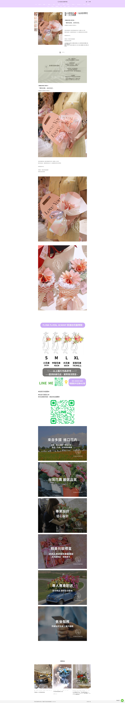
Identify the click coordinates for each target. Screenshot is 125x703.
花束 (87, 43)
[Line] (122, 700)
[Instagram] (88, 701)
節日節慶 (84, 43)
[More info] (90, 1)
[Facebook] (87, 701)
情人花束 (78, 45)
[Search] (88, 1)
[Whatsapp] (90, 701)
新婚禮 (73, 43)
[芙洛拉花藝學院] (62, 1)
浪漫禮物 (81, 45)
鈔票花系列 (68, 44)
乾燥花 (67, 43)
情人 (76, 45)
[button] (61, 14)
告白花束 (71, 45)
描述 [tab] (60, 52)
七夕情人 (67, 45)
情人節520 (70, 43)
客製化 (74, 45)
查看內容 (43, 675)
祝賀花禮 (81, 43)
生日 (79, 43)
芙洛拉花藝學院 (36, 701)
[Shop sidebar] (86, 1)
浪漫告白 (76, 43)
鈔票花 (86, 45)
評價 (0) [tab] (63, 52)
